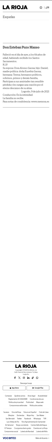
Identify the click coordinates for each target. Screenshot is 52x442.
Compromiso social (11, 431)
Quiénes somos (19, 396)
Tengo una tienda (22, 425)
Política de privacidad (16, 402)
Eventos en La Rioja (40, 428)
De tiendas (20, 415)
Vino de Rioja (16, 412)
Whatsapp (37, 419)
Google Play (39, 388)
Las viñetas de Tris (13, 422)
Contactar (8, 396)
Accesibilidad (42, 396)
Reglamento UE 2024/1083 (17, 399)
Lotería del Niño (42, 431)
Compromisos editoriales (18, 405)
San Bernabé (10, 419)
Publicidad (30, 402)
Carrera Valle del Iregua (39, 425)
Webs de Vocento (41, 438)
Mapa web (40, 402)
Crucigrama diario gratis (22, 428)
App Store (15, 388)
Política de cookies (36, 405)
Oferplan (11, 415)
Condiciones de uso (37, 399)
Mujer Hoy (30, 415)
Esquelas (9, 17)
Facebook (27, 419)
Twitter (19, 419)
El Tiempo (8, 428)
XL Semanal (9, 425)
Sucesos (6, 412)
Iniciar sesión (41, 7)
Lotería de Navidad (27, 431)
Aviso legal (31, 396)
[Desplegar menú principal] (47, 7)
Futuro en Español (30, 412)
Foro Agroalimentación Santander (33, 422)
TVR (44, 419)
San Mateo (40, 415)
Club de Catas (44, 412)
